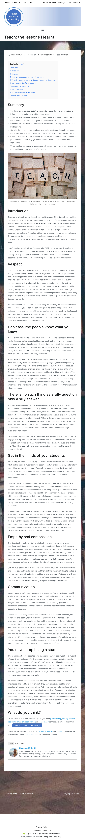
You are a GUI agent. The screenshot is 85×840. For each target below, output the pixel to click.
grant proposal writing (26, 722)
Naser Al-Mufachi (18, 55)
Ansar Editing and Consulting (49, 837)
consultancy (44, 722)
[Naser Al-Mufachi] (13, 752)
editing (65, 718)
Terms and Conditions (42, 830)
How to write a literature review (19, 794)
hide (21, 64)
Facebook (42, 731)
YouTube (28, 734)
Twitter (50, 731)
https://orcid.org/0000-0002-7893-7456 (43, 833)
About (11, 743)
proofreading (55, 718)
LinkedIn (60, 731)
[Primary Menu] (43, 30)
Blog (66, 55)
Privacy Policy (42, 827)
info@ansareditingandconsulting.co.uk (65, 2)
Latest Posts (19, 743)
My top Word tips (71, 794)
